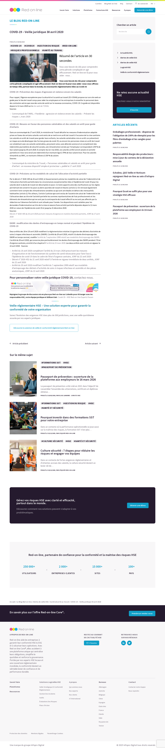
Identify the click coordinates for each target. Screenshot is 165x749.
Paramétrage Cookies (55, 733)
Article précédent (20, 343)
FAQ (121, 4)
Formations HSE (102, 10)
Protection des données (18, 733)
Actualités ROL (126, 53)
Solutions (76, 10)
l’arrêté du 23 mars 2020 (55, 243)
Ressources (116, 10)
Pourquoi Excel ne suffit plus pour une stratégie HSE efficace (132, 193)
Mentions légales (37, 733)
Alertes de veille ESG (128, 57)
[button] (158, 742)
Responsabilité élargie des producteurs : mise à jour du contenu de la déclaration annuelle (133, 158)
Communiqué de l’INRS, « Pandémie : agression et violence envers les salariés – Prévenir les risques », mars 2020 (53, 115)
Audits (41, 698)
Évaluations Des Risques (48, 701)
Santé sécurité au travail (59, 602)
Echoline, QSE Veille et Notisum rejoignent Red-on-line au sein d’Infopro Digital (133, 176)
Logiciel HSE (125, 67)
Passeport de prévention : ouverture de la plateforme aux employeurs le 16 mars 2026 (134, 210)
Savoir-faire (64, 10)
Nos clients (73, 695)
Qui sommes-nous (75, 687)
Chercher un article (126, 24)
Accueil (12, 602)
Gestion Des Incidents (47, 694)
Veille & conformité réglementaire (134, 72)
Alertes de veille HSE (128, 62)
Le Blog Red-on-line (24, 602)
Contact (129, 4)
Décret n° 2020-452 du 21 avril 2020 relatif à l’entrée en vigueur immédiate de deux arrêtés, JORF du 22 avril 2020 (55, 261)
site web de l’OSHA (41, 106)
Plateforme (88, 10)
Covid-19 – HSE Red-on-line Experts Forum (75, 297)
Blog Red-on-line (110, 4)
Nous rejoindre (134, 691)
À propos (127, 10)
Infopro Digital (37, 745)
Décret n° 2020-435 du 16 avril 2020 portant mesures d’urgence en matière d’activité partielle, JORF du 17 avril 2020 (55, 215)
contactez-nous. (83, 277)
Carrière (98, 4)
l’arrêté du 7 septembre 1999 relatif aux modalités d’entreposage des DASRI (68, 237)
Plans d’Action (44, 705)
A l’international (74, 699)
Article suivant (91, 343)
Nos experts (73, 691)
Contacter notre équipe (137, 687)
